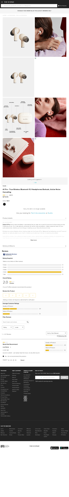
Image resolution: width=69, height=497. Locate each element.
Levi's (2, 428)
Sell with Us (3, 383)
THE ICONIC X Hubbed (4, 413)
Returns (14, 377)
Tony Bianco (64, 432)
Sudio (4, 186)
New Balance (38, 430)
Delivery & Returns (9, 246)
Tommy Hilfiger (64, 430)
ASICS (54, 432)
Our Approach (27, 375)
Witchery (29, 428)
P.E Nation (63, 434)
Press (2, 385)
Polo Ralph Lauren (46, 435)
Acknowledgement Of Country (5, 376)
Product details (8, 218)
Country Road (12, 432)
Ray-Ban (46, 430)
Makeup (3, 432)
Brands (2, 379)
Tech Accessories (21, 15)
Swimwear (37, 434)
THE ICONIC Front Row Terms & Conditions (5, 401)
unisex (5, 15)
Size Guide (14, 379)
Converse (20, 428)
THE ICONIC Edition (5, 416)
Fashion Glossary (16, 383)
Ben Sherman (4, 434)
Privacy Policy (4, 397)
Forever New (21, 434)
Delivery (14, 375)
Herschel (29, 432)
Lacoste (28, 434)
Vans (19, 432)
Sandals (54, 430)
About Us (3, 373)
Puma (45, 432)
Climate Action (27, 393)
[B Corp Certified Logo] (29, 399)
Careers (3, 387)
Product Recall (15, 387)
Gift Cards (14, 381)
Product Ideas (15, 385)
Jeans (62, 428)
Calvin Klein (47, 428)
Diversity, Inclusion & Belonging (29, 381)
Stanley (20, 430)
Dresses (54, 434)
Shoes (10, 434)
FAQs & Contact (16, 373)
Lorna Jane (37, 428)
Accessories (11, 15)
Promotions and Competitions (4, 390)
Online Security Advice (4, 405)
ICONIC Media (4, 381)
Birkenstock (12, 428)
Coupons (3, 393)
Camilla (11, 430)
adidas (2, 430)
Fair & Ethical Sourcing (27, 390)
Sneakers (54, 428)
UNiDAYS (3, 408)
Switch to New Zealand (15, 390)
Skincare (29, 430)
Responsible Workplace (27, 377)
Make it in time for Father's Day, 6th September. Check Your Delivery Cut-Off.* (34, 10)
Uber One (3, 410)
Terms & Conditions (5, 395)
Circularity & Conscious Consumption (27, 386)
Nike (36, 432)
